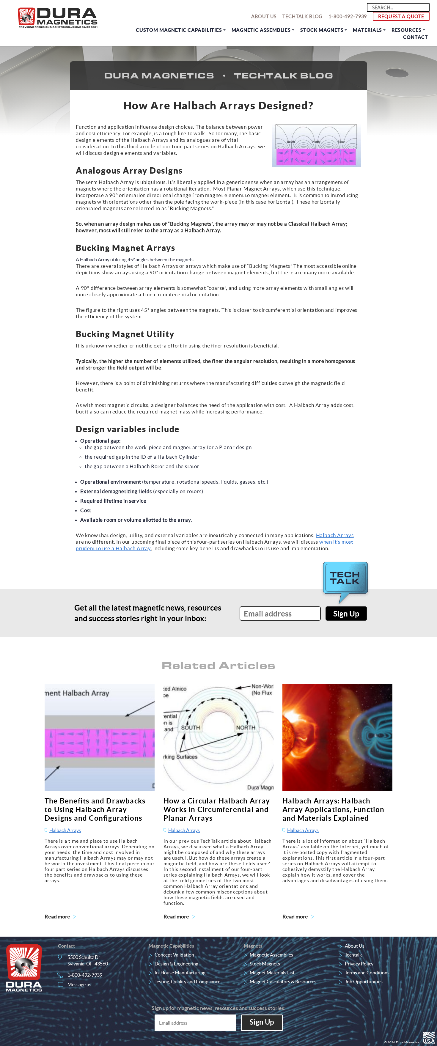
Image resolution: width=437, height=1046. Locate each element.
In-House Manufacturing (180, 972)
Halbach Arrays (335, 535)
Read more (57, 916)
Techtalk (353, 954)
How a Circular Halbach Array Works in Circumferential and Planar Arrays (217, 809)
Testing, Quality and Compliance (187, 981)
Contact (415, 37)
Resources (407, 30)
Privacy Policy (359, 963)
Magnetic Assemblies (261, 30)
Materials (367, 30)
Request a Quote (401, 16)
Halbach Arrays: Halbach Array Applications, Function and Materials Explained (333, 809)
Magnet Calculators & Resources (283, 981)
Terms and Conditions (367, 972)
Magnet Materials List (272, 972)
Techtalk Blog (302, 16)
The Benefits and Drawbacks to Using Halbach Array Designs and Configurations (95, 809)
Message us (79, 984)
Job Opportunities (364, 981)
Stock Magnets (321, 30)
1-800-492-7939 (347, 16)
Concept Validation (174, 954)
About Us (263, 16)
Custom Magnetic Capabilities (179, 30)
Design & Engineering (176, 963)
